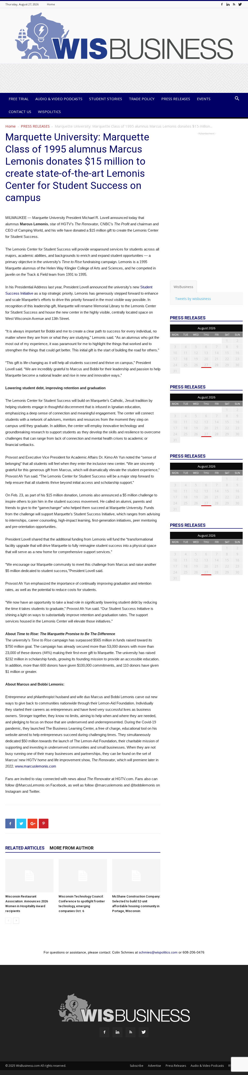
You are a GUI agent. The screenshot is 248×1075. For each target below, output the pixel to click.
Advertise (154, 1066)
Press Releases (175, 98)
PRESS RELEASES (35, 126)
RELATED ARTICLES (25, 847)
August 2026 (206, 328)
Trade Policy (142, 98)
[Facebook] (222, 4)
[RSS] (234, 4)
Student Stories (105, 98)
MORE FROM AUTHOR (71, 847)
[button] (237, 99)
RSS (230, 1066)
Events (203, 98)
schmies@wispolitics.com (158, 952)
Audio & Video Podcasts (58, 98)
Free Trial (19, 98)
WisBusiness (183, 286)
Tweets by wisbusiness (193, 298)
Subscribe (136, 1066)
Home (51, 4)
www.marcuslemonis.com (35, 766)
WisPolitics (49, 111)
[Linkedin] (228, 4)
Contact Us (20, 111)
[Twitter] (240, 4)
